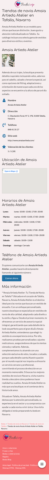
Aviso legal (7, 465)
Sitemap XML (20, 468)
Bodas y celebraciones (11, 454)
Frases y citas (8, 451)
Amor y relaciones (10, 448)
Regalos (6, 457)
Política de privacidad (20, 465)
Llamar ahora (11, 278)
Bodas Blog (7, 459)
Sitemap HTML (8, 468)
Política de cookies (37, 465)
